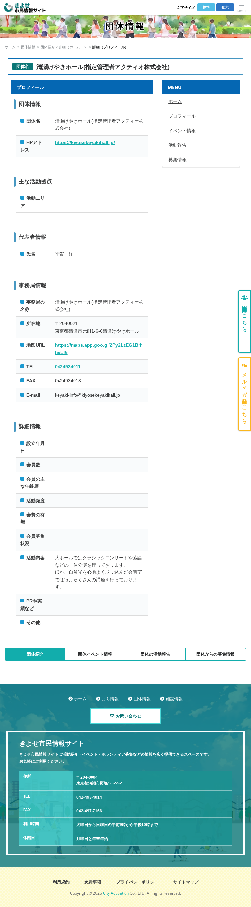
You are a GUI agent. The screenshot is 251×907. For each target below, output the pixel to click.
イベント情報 (182, 130)
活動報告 (177, 145)
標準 (206, 7)
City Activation (116, 893)
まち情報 (110, 698)
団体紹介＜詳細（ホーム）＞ (64, 47)
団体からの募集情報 (215, 654)
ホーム (10, 47)
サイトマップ (186, 882)
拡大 (225, 7)
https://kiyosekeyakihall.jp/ (85, 142)
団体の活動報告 (155, 654)
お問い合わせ (127, 716)
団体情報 (28, 47)
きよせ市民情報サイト (29, 7)
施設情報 (174, 698)
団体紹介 (35, 654)
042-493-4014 (89, 797)
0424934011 (68, 366)
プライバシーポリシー (137, 882)
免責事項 (92, 882)
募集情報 (177, 159)
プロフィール (182, 116)
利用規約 (61, 882)
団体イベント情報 (95, 654)
